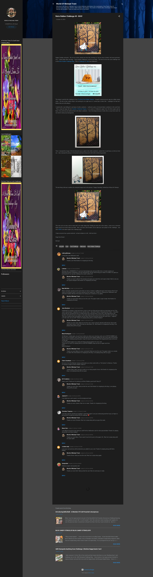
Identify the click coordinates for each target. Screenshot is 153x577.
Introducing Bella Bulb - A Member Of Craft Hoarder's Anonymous (77, 512)
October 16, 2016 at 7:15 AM (77, 253)
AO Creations (65, 379)
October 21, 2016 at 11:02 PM (74, 428)
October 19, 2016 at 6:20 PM (74, 396)
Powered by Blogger (88, 569)
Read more (116, 525)
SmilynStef (65, 463)
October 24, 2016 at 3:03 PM (86, 417)
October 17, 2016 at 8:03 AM (78, 333)
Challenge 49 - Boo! (84, 61)
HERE (60, 229)
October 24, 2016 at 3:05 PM (86, 468)
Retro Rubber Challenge (94, 246)
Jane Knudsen (66, 308)
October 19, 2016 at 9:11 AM (86, 348)
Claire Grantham (66, 360)
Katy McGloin (65, 288)
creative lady (65, 446)
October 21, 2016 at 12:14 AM (79, 411)
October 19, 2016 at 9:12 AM (86, 384)
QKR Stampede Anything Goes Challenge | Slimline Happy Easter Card (78, 549)
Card (67, 246)
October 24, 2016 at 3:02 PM (86, 401)
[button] (119, 16)
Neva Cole (65, 428)
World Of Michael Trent (66, 4)
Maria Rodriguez (66, 333)
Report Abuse (5, 301)
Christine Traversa (67, 411)
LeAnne (64, 268)
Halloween (83, 246)
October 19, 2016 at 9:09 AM (86, 276)
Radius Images (91, 572)
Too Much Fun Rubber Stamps (86, 99)
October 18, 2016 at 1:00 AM (76, 379)
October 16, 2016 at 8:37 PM (76, 288)
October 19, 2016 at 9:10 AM (86, 320)
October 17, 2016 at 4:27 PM (78, 360)
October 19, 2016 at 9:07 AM (86, 258)
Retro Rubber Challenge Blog (66, 61)
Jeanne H (64, 396)
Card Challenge (74, 246)
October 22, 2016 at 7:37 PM (76, 446)
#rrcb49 (61, 246)
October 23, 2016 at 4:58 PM (75, 463)
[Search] (122, 4)
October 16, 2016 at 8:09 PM (73, 268)
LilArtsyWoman (66, 253)
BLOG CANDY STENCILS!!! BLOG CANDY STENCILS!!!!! (73, 530)
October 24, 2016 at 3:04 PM (86, 434)
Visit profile (11, 27)
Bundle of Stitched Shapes (79, 109)
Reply (63, 265)
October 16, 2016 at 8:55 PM (77, 308)
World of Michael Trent (73, 258)
